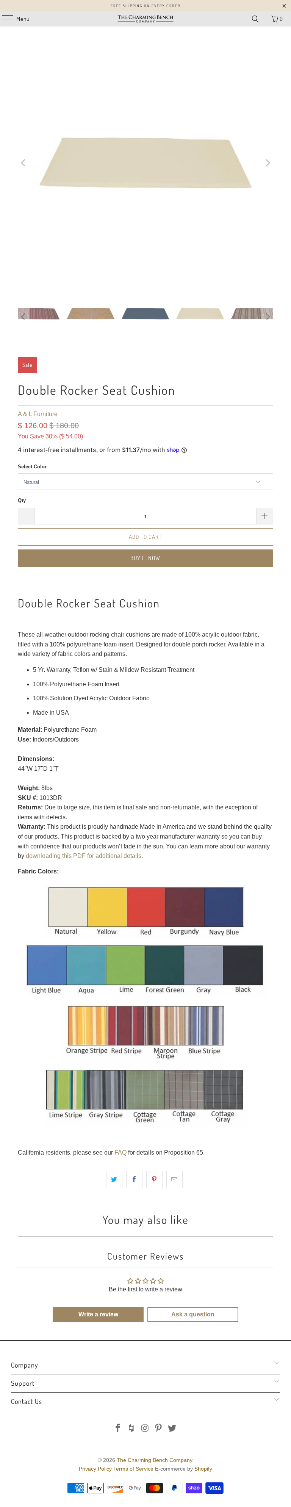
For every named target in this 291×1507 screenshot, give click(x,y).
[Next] (267, 163)
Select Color (32, 466)
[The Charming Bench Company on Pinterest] (158, 1429)
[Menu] (4, 19)
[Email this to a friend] (174, 1179)
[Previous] (23, 163)
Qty (22, 500)
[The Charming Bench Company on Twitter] (172, 1429)
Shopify (203, 1469)
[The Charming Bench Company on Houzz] (131, 1429)
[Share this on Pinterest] (154, 1179)
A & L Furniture (38, 414)
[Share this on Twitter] (114, 1179)
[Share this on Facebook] (134, 1179)
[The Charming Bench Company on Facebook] (118, 1429)
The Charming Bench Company (154, 1460)
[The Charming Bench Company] (145, 19)
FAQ (120, 1152)
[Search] (255, 19)
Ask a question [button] (192, 1314)
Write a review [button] (98, 1314)
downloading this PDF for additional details (83, 856)
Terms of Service (133, 1469)
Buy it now (145, 558)
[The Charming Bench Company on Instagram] (145, 1429)
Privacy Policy (95, 1469)
